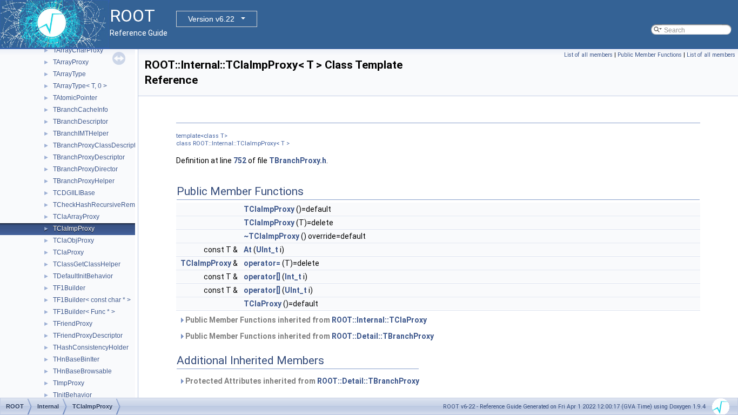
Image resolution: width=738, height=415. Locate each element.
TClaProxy (68, 252)
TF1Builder (69, 288)
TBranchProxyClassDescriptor (97, 145)
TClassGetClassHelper (86, 264)
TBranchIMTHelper (81, 133)
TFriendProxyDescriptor (88, 335)
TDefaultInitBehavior (83, 276)
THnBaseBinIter (76, 359)
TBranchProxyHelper (84, 181)
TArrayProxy (71, 62)
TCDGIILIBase (74, 193)
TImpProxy (68, 383)
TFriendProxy (72, 323)
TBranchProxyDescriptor (89, 157)
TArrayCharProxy (78, 50)
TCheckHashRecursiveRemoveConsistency (117, 205)
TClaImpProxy (74, 228)
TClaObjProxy (73, 240)
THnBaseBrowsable (82, 371)
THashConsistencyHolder (91, 347)
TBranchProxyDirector (85, 169)
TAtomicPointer (75, 98)
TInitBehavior (72, 395)
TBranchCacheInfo (80, 109)
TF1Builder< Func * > (84, 312)
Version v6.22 (211, 19)
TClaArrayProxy (76, 216)
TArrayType (69, 74)
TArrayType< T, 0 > (80, 86)
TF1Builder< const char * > (92, 300)
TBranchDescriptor (80, 121)
